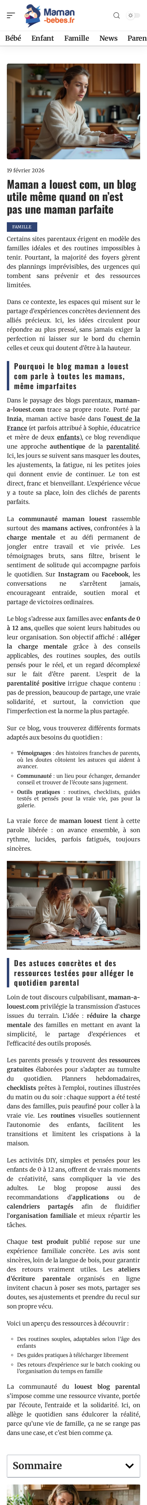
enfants (68, 437)
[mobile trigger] (12, 15)
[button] (129, 1466)
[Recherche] (116, 15)
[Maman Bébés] (49, 15)
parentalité (122, 446)
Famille (22, 226)
